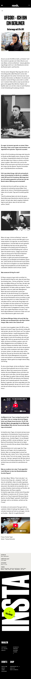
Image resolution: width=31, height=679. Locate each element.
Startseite (4, 647)
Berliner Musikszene (15, 568)
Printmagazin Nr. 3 (14, 666)
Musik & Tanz (4, 564)
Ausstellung (4, 666)
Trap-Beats (17, 569)
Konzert (3, 668)
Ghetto (2, 569)
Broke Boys (23, 568)
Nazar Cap (12, 668)
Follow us (9, 614)
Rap (13, 569)
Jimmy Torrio (8, 569)
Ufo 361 (22, 569)
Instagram (15, 650)
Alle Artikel (4, 648)
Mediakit (3, 650)
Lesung (3, 669)
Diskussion (4, 671)
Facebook (15, 651)
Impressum (15, 648)
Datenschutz (16, 647)
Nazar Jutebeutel (14, 669)
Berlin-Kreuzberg (5, 568)
